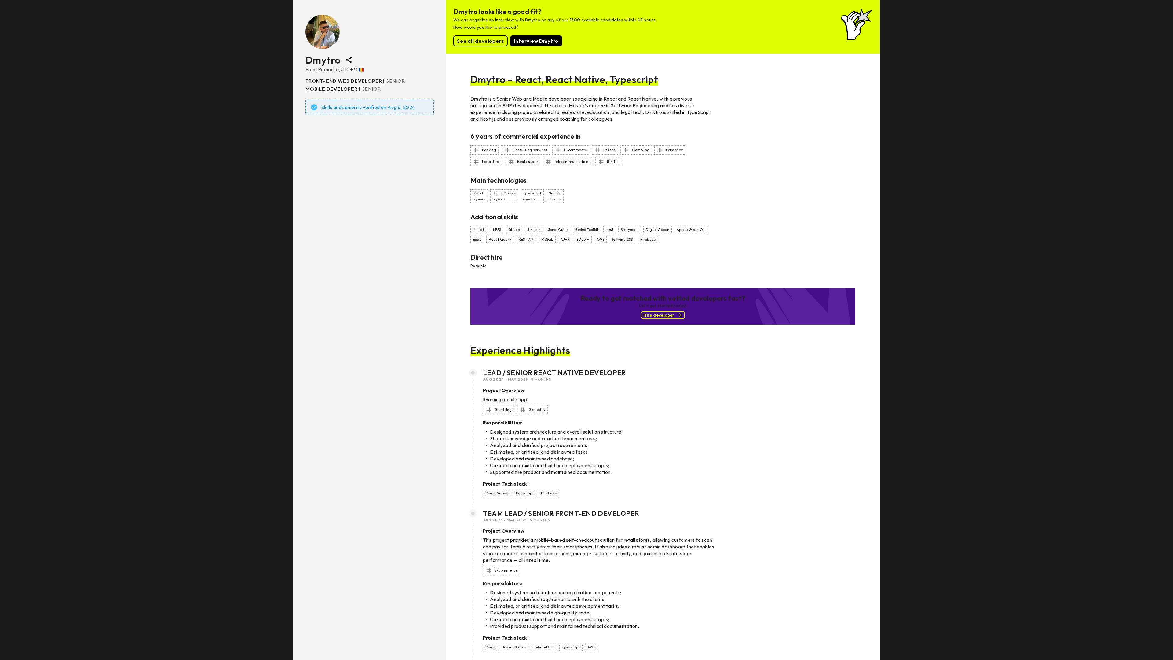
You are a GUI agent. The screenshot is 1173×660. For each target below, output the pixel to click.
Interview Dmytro (536, 41)
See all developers (480, 41)
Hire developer (658, 315)
